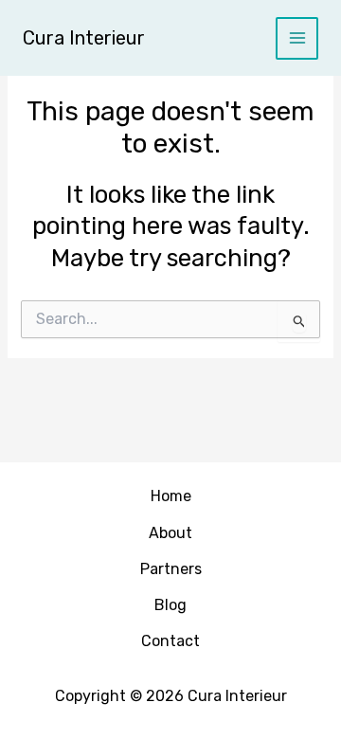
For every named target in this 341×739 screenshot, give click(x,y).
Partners (171, 569)
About (170, 533)
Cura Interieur (84, 38)
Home (171, 496)
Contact (170, 641)
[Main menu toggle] (297, 38)
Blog (170, 605)
